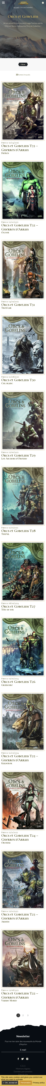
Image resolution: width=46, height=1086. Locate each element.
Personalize (26, 1083)
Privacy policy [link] (39, 1083)
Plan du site (23, 1074)
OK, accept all (10, 1083)
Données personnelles (23, 1071)
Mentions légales (23, 1068)
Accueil (16, 7)
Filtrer (23, 64)
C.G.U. (23, 1066)
